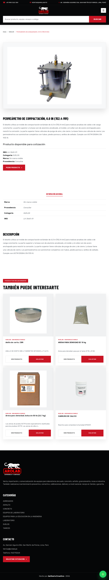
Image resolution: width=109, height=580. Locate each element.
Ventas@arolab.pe (38, 2)
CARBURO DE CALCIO (67, 416)
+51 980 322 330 (10, 2)
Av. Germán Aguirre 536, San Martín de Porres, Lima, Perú (82, 2)
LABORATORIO (8, 520)
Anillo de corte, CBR (14, 342)
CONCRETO (7, 509)
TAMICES (6, 528)
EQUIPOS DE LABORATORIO (13, 513)
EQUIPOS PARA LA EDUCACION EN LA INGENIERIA (22, 516)
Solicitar (40, 359)
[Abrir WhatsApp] (102, 574)
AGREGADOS (8, 501)
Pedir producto (13, 168)
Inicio (4, 32)
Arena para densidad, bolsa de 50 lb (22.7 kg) (26, 416)
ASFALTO (6, 505)
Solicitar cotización (15, 559)
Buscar (97, 19)
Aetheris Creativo (56, 576)
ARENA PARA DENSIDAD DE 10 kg (72, 342)
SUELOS (11, 32)
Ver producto (16, 359)
